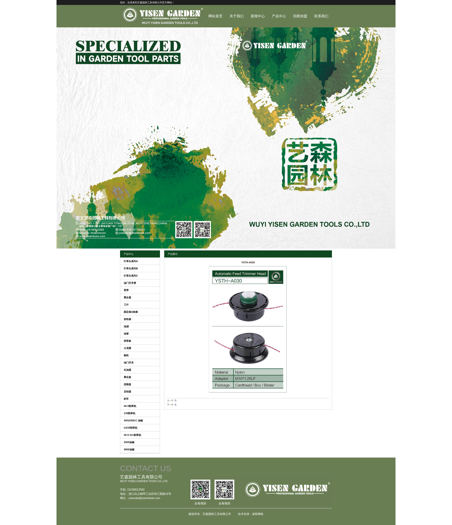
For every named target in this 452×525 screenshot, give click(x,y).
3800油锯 (129, 449)
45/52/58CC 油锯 (133, 420)
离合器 (127, 297)
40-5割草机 (130, 406)
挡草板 (127, 340)
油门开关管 (130, 282)
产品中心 (279, 16)
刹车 (126, 398)
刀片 (126, 304)
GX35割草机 (131, 427)
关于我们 (237, 16)
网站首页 (215, 16)
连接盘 (127, 384)
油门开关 (129, 362)
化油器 (127, 369)
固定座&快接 (131, 311)
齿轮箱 (127, 319)
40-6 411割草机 (132, 435)
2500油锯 (129, 442)
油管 (126, 333)
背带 (126, 290)
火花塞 (127, 348)
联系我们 (321, 16)
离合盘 (127, 377)
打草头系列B (131, 268)
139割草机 (129, 413)
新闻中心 (258, 16)
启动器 (127, 391)
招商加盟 (300, 16)
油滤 (126, 326)
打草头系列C (131, 275)
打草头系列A (131, 261)
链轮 (126, 355)
